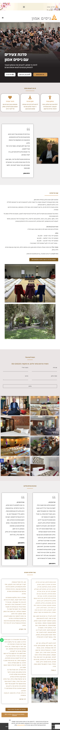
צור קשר (54, 728)
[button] (2, 461)
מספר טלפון (54, 376)
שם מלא (55, 367)
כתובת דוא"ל (25, 367)
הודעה (26, 376)
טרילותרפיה (54, 726)
